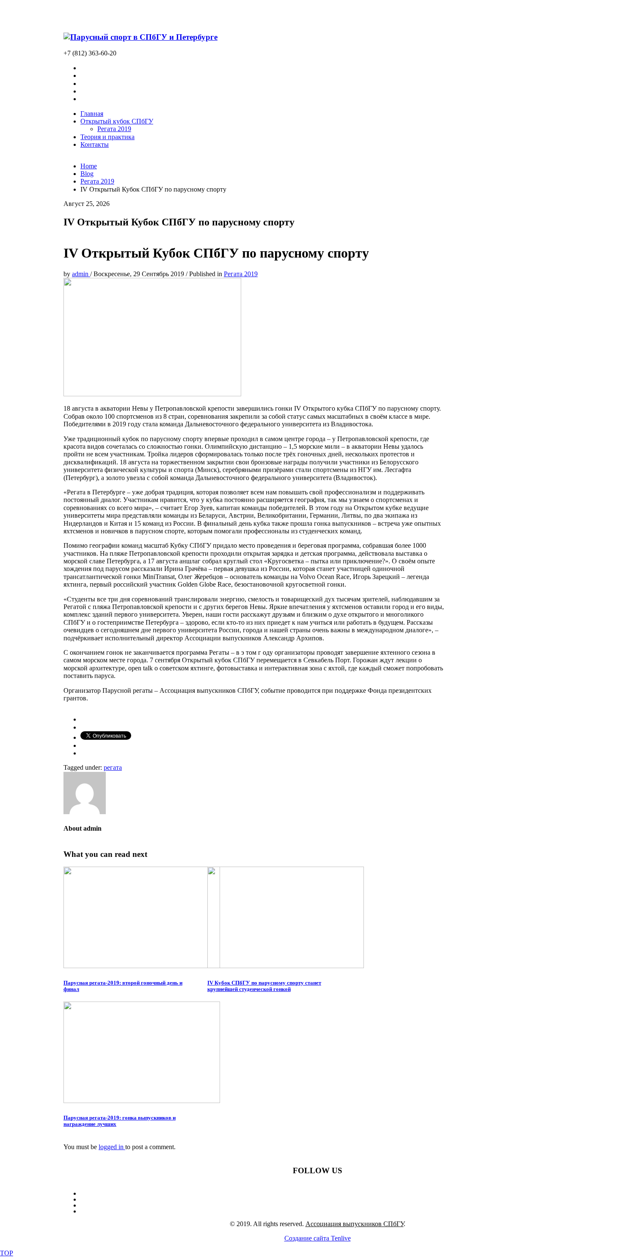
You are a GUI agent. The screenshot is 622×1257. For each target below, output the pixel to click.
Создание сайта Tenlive (317, 1238)
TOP (6, 1253)
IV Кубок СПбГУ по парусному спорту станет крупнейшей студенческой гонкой (264, 986)
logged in (112, 1146)
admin (81, 273)
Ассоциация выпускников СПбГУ (354, 1223)
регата (113, 767)
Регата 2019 (241, 273)
